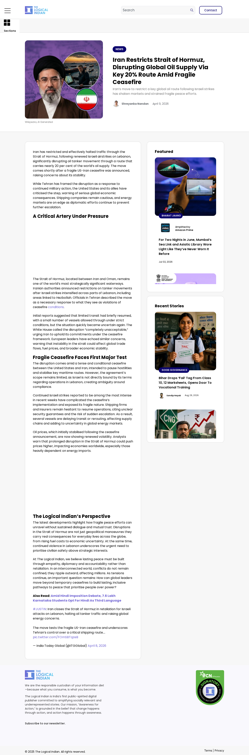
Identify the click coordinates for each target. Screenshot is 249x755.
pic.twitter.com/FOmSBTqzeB (55, 637)
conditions (56, 307)
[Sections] (7, 22)
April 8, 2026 (97, 645)
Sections (10, 31)
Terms (208, 750)
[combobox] (155, 10)
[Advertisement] (83, 247)
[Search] (192, 10)
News (119, 49)
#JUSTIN (39, 609)
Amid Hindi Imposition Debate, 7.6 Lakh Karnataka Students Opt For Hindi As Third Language (77, 598)
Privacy (219, 750)
